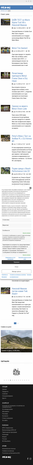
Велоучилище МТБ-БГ (9, 430)
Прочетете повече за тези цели (24, 258)
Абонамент (5, 411)
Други (4, 398)
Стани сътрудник (7, 418)
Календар (5, 434)
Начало (4, 389)
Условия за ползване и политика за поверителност (13, 406)
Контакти (29, 274)
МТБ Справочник (7, 428)
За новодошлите (7, 409)
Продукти (5, 391)
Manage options (16, 271)
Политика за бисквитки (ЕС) (11, 453)
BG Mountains (6, 441)
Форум (4, 437)
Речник (4, 439)
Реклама (5, 414)
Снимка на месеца (8, 451)
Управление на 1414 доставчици (10, 258)
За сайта (4, 420)
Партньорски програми (9, 432)
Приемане (16, 262)
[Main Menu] (31, 7)
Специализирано (7, 396)
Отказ (16, 267)
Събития (4, 394)
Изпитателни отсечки (8, 448)
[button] (30, 188)
